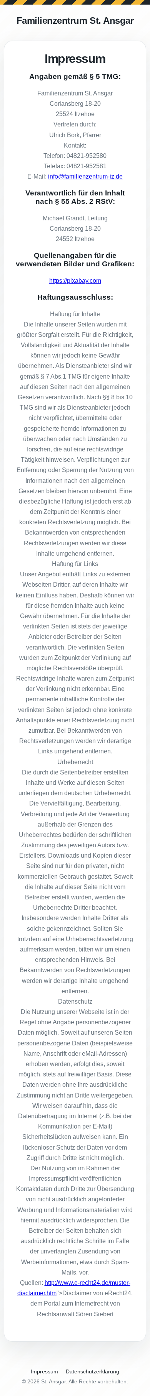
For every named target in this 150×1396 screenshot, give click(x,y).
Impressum (44, 1371)
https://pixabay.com (75, 280)
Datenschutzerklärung (92, 1371)
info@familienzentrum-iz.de (85, 176)
